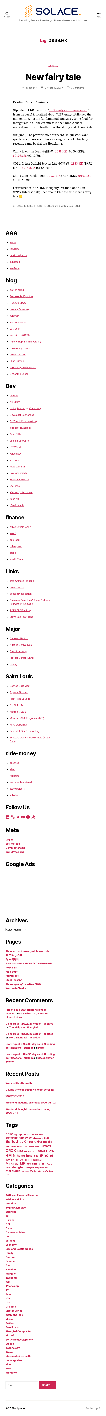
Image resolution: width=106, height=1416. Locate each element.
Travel (9, 1352)
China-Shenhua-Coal (62, 206)
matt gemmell (17, 466)
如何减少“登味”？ (15, 1096)
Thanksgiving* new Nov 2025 (23, 984)
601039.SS (84, 176)
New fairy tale (53, 76)
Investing (11, 1277)
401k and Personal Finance (21, 1195)
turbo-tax (25, 1171)
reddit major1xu (18, 255)
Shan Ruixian (17, 361)
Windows (11, 1372)
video (9, 1364)
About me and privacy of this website (28, 951)
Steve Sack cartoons (21, 616)
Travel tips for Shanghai (23, 1027)
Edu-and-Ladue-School (20, 1248)
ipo (8, 1159)
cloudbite (15, 402)
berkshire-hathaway (19, 1137)
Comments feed (15, 847)
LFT (21, 1160)
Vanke (33, 1171)
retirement (12, 975)
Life (8, 1302)
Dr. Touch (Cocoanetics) (23, 421)
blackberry (38, 1138)
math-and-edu (14, 1314)
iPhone (46, 1155)
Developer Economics (22, 414)
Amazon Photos (19, 638)
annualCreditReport (20, 526)
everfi (13, 533)
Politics (10, 1323)
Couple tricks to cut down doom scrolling (30, 1089)
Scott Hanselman (19, 479)
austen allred (17, 289)
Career (10, 1220)
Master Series (14, 1310)
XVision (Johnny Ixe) (21, 492)
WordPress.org (15, 852)
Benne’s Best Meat (20, 685)
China (28, 1142)
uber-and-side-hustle (18, 1356)
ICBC (36, 1156)
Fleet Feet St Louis (20, 698)
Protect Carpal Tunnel (22, 657)
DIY (8, 1236)
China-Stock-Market (14, 1147)
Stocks (53, 66)
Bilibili (13, 242)
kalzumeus (16, 453)
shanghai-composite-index (37, 1168)
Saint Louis (12, 1327)
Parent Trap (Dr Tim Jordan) (25, 341)
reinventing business (21, 348)
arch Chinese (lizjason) (22, 580)
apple (22, 1134)
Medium (14, 248)
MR (22, 1163)
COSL (77, 206)
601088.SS (20, 156)
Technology (13, 1347)
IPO (8, 1290)
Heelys (40, 1151)
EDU (20, 1151)
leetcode (14, 460)
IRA (12, 1160)
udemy (13, 664)
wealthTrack (16, 559)
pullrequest (16, 546)
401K (9, 1134)
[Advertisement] (31, 891)
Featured (11, 1257)
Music (9, 1319)
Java (8, 1294)
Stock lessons (14, 980)
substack (15, 261)
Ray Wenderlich (18, 473)
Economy (11, 1244)
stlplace (33, 87)
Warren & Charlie (16, 988)
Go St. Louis (16, 705)
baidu (29, 1135)
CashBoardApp (18, 651)
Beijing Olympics (16, 1207)
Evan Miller (16, 434)
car (8, 1215)
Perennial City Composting (24, 731)
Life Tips (11, 1306)
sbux (8, 1167)
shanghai (17, 1167)
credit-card (34, 1147)
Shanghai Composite (18, 1331)
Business (11, 1211)
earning (10, 1240)
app (15, 1135)
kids (8, 1298)
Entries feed (13, 843)
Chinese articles (15, 1232)
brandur (14, 395)
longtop (28, 1160)
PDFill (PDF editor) (20, 610)
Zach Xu (14, 498)
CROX (11, 1150)
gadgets (11, 1273)
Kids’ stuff (12, 971)
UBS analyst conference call (68, 110)
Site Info (10, 1335)
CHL (25, 1146)
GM (25, 1151)
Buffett (12, 1141)
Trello (13, 552)
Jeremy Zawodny (19, 309)
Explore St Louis (19, 692)
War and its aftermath (19, 1083)
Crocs (46, 1146)
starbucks (13, 1171)
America (11, 1203)
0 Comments (77, 87)
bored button (17, 587)
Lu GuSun (15, 328)
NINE (44, 1164)
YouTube (14, 268)
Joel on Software (19, 440)
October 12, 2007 (54, 87)
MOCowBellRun (18, 724)
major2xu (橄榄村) (20, 335)
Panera (49, 1164)
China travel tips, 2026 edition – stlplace (29, 1023)
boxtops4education (20, 593)
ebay (12, 769)
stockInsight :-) (18, 788)
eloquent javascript (20, 427)
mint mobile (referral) (21, 782)
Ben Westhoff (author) (22, 296)
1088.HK (61, 151)
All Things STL (14, 955)
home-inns (24, 1155)
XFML (8, 1174)
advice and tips (15, 1199)
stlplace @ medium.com (23, 367)
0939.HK (55, 176)
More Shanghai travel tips (24, 1037)
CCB (49, 206)
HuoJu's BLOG (18, 302)
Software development (19, 1339)
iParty (40, 1047)
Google (31, 1151)
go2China (11, 967)
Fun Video (11, 1269)
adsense (14, 762)
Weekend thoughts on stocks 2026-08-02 (31, 1102)
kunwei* (14, 315)
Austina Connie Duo (21, 644)
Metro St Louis (18, 711)
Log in (9, 839)
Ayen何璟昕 (12, 959)
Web (8, 1368)
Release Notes (18, 354)
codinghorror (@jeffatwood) (25, 408)
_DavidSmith (17, 505)
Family (9, 1253)
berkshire (37, 1134)
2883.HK (77, 164)
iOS (8, 1281)
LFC (16, 1160)
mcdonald (38, 1160)
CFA (21, 1142)
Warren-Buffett (45, 1171)
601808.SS (28, 168)
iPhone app (12, 1286)
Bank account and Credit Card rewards (29, 963)
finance (10, 1261)
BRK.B (47, 1138)
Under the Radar (19, 373)
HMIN (10, 1155)
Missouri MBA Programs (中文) (27, 718)
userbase (15, 486)
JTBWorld (15, 447)
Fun (8, 1265)
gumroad (15, 539)
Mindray (12, 1163)
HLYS (50, 1151)
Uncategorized (14, 1360)
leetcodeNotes (18, 322)
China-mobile (43, 1141)
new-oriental (33, 1163)
